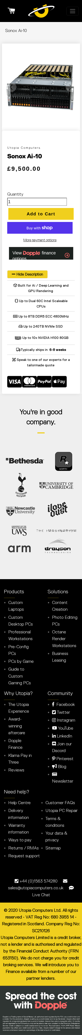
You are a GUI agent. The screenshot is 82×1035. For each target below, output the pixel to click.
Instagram (65, 720)
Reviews (16, 770)
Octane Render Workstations (64, 638)
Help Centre (19, 802)
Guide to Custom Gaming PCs (19, 676)
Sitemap (53, 848)
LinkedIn (64, 736)
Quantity (15, 194)
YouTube (65, 728)
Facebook (64, 704)
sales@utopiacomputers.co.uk (35, 887)
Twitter (63, 712)
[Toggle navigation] (72, 11)
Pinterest (64, 758)
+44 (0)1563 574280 (38, 881)
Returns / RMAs (23, 848)
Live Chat (41, 894)
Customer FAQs (60, 802)
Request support (24, 855)
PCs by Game (21, 661)
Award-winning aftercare (16, 726)
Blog (61, 766)
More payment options (39, 240)
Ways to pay (19, 839)
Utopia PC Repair (61, 810)
